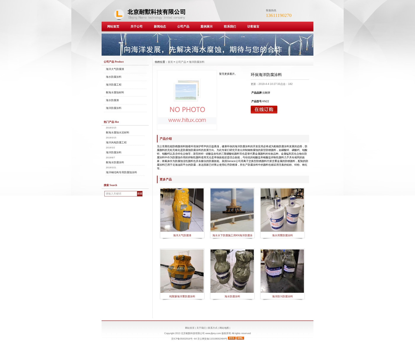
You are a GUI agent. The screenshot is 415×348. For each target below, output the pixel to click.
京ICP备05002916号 (182, 338)
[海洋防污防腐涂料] (282, 292)
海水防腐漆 (112, 100)
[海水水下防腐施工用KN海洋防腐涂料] (232, 231)
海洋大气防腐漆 (115, 69)
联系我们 (230, 26)
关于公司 (137, 26)
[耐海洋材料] (207, 54)
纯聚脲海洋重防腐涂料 (182, 296)
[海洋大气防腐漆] (182, 231)
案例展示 (207, 26)
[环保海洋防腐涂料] (187, 100)
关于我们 (201, 328)
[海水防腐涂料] (232, 292)
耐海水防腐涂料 (115, 162)
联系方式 (212, 328)
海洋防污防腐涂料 (282, 296)
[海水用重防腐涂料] (282, 231)
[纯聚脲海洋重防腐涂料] (182, 292)
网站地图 (224, 328)
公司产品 (183, 26)
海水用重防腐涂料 (282, 235)
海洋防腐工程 (113, 84)
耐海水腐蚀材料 (115, 92)
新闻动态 (160, 26)
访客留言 (253, 26)
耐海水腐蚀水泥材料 (117, 132)
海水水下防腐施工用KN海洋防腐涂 (232, 235)
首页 (170, 61)
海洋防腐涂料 (113, 108)
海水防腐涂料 (113, 76)
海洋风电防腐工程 (116, 142)
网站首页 (113, 26)
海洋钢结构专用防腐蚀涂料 (121, 172)
